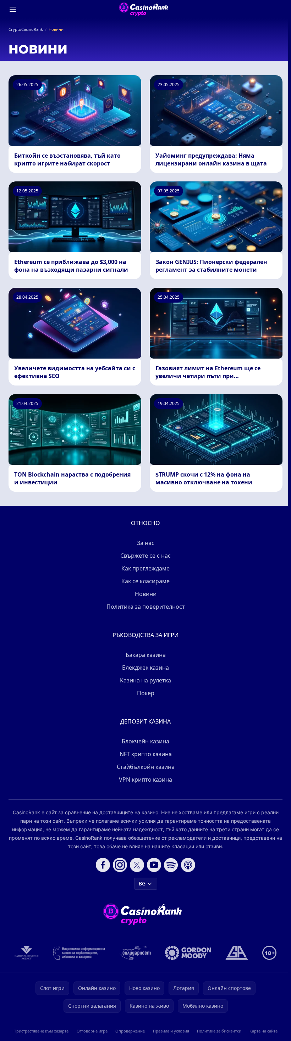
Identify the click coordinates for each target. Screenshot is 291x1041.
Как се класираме (145, 581)
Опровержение (130, 1031)
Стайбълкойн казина (146, 767)
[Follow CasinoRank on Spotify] (171, 865)
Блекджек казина (145, 667)
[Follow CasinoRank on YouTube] (154, 865)
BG (142, 883)
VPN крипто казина (145, 779)
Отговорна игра (92, 1031)
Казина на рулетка (145, 680)
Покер (145, 693)
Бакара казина (146, 655)
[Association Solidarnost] (135, 953)
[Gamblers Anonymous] (236, 953)
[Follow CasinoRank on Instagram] (120, 865)
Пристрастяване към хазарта (40, 1031)
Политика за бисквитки (219, 1031)
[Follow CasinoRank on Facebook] (103, 865)
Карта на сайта (263, 1031)
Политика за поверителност (145, 606)
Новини (146, 594)
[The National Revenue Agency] (27, 953)
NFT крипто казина (146, 754)
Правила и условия (171, 1031)
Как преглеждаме (145, 568)
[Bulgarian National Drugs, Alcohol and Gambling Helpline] (79, 953)
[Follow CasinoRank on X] (137, 865)
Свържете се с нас (145, 555)
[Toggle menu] (13, 9)
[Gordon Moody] (188, 953)
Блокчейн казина (145, 741)
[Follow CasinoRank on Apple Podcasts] (188, 865)
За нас (145, 543)
